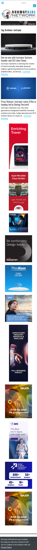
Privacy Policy (6, 547)
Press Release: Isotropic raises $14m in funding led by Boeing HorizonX (18, 103)
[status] (33, 539)
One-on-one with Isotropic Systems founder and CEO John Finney (16, 59)
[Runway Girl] (18, 18)
